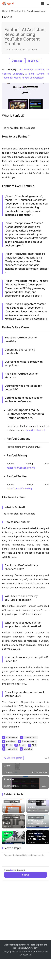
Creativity (10, 741)
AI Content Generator (36, 801)
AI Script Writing (34, 73)
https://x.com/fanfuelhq (19, 488)
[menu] (42, 3)
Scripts (22, 745)
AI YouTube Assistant (33, 77)
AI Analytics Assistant (32, 69)
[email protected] (35, 430)
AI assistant (11, 737)
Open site (17, 60)
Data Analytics (28, 741)
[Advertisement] (25, 912)
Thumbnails (11, 749)
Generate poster (14, 758)
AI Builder (7, 833)
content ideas (30, 737)
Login (12, 870)
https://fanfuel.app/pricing (21, 467)
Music (9, 745)
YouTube (28, 749)
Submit (25, 875)
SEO (34, 745)
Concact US (25, 954)
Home (5, 11)
